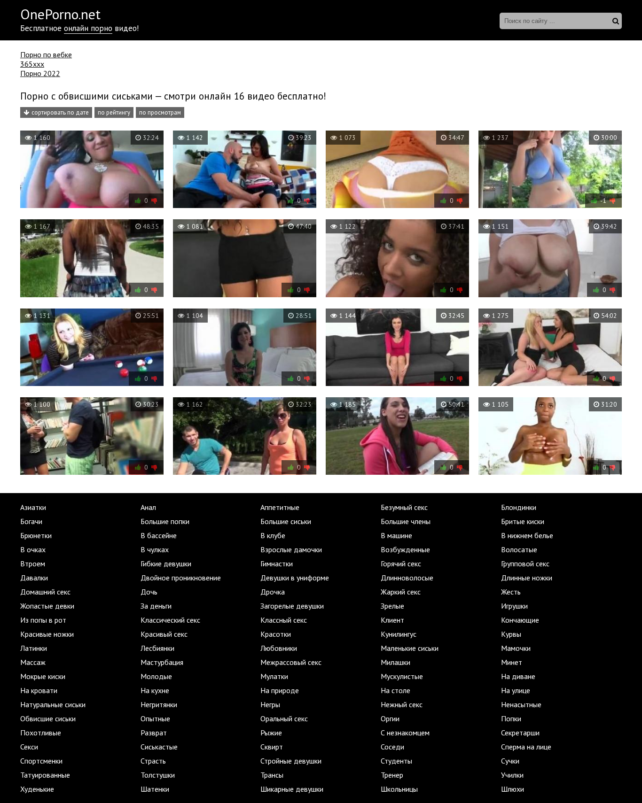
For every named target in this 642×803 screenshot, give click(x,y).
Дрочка (272, 591)
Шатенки (155, 789)
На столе (395, 690)
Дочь (149, 591)
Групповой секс (525, 563)
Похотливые (40, 732)
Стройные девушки (290, 760)
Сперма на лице (526, 746)
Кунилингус (398, 634)
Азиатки (33, 507)
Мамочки (516, 648)
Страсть (153, 760)
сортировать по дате (60, 112)
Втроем (32, 563)
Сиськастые (159, 746)
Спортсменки (41, 760)
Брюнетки (36, 535)
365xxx (32, 64)
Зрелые (392, 605)
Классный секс (283, 620)
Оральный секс (284, 718)
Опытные (155, 718)
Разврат (154, 732)
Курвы (511, 634)
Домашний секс (45, 591)
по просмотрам (160, 112)
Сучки (510, 760)
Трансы (271, 775)
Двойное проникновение (181, 577)
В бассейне (159, 535)
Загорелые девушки (292, 605)
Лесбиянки (157, 648)
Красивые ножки (47, 634)
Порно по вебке (46, 54)
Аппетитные (279, 507)
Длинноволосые (407, 577)
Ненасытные (521, 704)
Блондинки (518, 507)
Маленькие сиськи (409, 648)
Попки (511, 718)
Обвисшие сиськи (48, 718)
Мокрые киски (42, 676)
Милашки (395, 662)
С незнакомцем (405, 732)
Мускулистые (402, 676)
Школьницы (399, 789)
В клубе (272, 535)
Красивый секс (164, 634)
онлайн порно (88, 28)
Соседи (392, 746)
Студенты (396, 760)
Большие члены (406, 521)
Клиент (392, 620)
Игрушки (514, 605)
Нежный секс (402, 704)
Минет (511, 662)
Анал (148, 507)
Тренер (392, 775)
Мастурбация (162, 662)
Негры (270, 704)
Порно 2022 (40, 73)
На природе (279, 690)
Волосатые (519, 549)
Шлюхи (512, 789)
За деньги (156, 605)
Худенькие (37, 789)
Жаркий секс (401, 591)
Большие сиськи (285, 521)
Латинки (33, 648)
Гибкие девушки (166, 563)
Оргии (390, 718)
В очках (33, 549)
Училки (512, 775)
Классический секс (170, 620)
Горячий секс (401, 563)
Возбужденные (405, 549)
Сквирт (271, 746)
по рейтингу (114, 112)
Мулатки (274, 676)
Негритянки (159, 704)
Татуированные (45, 775)
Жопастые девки (47, 605)
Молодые (156, 676)
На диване (518, 676)
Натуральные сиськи (53, 704)
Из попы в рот (43, 620)
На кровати (38, 690)
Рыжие (271, 732)
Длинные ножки (526, 577)
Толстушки (158, 775)
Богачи (31, 521)
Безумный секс (404, 507)
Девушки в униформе (294, 577)
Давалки (34, 577)
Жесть (511, 591)
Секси (29, 746)
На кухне (155, 690)
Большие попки (165, 521)
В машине (396, 535)
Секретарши (520, 732)
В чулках (155, 549)
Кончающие (520, 620)
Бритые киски (522, 521)
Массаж (33, 662)
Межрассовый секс (290, 662)
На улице (515, 690)
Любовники (278, 648)
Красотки (275, 634)
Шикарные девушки (291, 789)
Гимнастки (276, 563)
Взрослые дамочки (291, 549)
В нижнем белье (527, 535)
